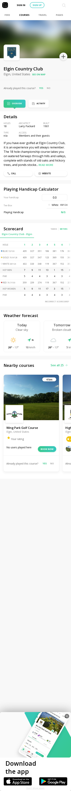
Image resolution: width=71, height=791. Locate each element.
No (48, 88)
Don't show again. (35, 788)
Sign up (37, 5)
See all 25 (57, 365)
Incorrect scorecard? (57, 301)
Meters (63, 229)
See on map (39, 74)
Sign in (21, 5)
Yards (54, 229)
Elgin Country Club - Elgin (17, 234)
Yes (41, 88)
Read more (46, 165)
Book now (47, 449)
